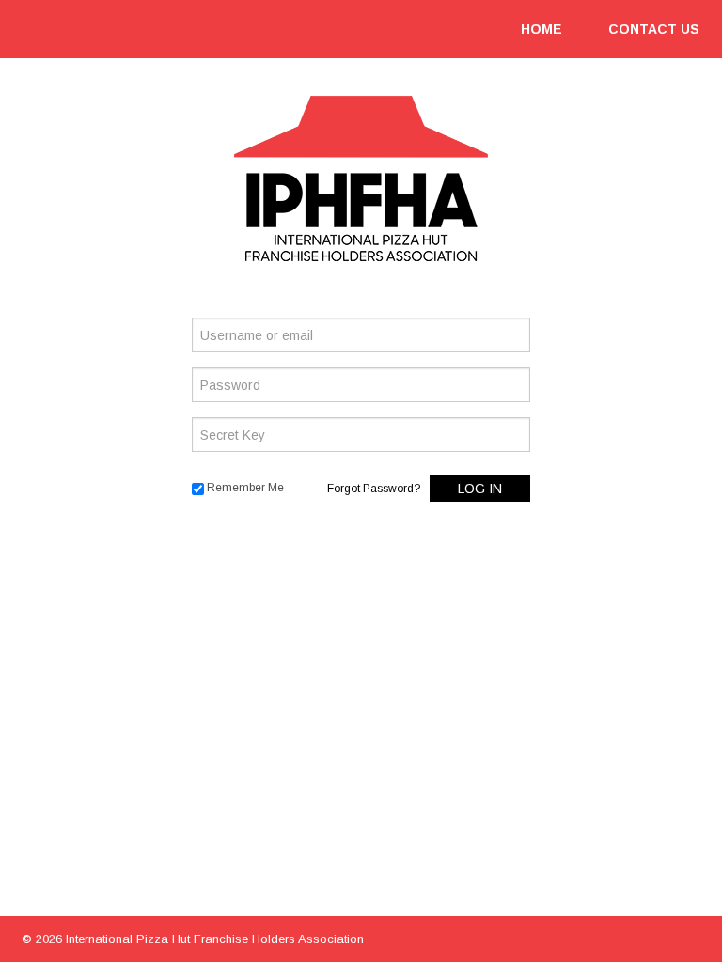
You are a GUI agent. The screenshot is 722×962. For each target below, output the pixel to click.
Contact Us (653, 29)
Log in (480, 488)
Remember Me (245, 487)
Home (541, 29)
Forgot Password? (373, 488)
